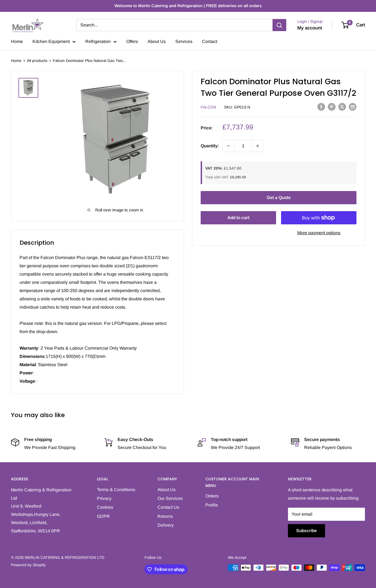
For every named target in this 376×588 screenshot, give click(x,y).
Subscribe (306, 530)
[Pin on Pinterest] (332, 106)
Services (183, 41)
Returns (165, 516)
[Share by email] (352, 106)
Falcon (208, 107)
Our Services (170, 498)
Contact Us (168, 507)
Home (17, 41)
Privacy (104, 498)
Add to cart (238, 217)
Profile (211, 505)
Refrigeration (98, 41)
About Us (157, 41)
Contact (209, 41)
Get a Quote (279, 197)
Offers (132, 41)
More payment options (318, 232)
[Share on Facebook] (321, 106)
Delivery (165, 525)
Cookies (105, 507)
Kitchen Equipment (51, 41)
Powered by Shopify (28, 565)
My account (309, 28)
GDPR (103, 516)
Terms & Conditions (116, 489)
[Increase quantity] (257, 146)
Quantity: (210, 145)
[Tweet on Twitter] (342, 106)
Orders (212, 496)
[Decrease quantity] (228, 146)
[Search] (279, 25)
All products (37, 60)
